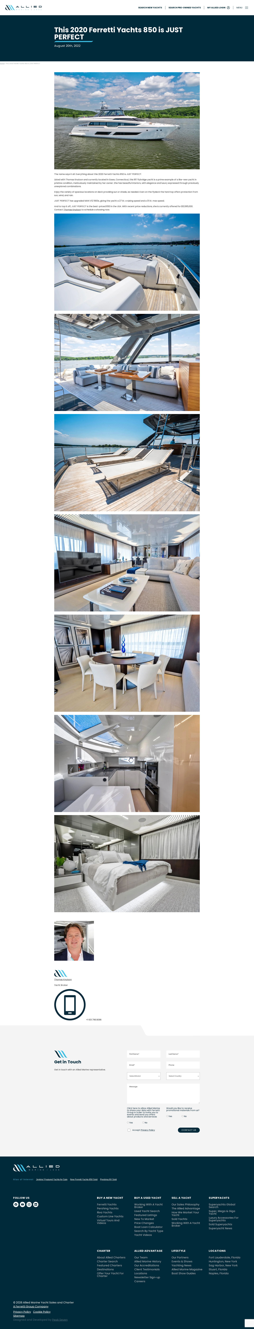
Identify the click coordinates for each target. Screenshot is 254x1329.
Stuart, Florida (218, 1269)
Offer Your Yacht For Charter (110, 1274)
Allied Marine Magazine (187, 1269)
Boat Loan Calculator (148, 1227)
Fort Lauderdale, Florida (224, 1257)
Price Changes (144, 1223)
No (146, 1122)
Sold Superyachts (220, 1224)
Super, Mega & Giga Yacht (222, 1212)
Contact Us (189, 1130)
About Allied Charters (111, 1257)
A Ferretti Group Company (30, 1306)
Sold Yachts (179, 1219)
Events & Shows (182, 1261)
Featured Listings (145, 1215)
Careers (139, 1281)
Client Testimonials (147, 1269)
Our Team (141, 1257)
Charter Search (107, 1261)
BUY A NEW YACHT (110, 1198)
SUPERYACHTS (219, 1198)
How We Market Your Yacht (185, 1214)
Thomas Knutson (72, 209)
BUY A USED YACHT (147, 1198)
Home (2, 63)
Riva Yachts (104, 1212)
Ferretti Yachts (107, 1204)
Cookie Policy (42, 1312)
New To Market (144, 1219)
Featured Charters (109, 1265)
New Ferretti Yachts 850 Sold (83, 1179)
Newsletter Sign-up (147, 1277)
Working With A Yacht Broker (148, 1206)
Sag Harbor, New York (223, 1265)
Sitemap (19, 1316)
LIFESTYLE (178, 1251)
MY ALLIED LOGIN (216, 7)
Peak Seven (60, 1320)
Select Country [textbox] (175, 1076)
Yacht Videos (143, 1235)
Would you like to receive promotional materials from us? (182, 1109)
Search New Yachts (150, 8)
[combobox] (143, 1076)
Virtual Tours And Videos (108, 1222)
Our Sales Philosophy (185, 1204)
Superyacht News (220, 1228)
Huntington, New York (223, 1261)
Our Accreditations (146, 1265)
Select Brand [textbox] (135, 1076)
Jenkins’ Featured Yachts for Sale (51, 1179)
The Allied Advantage (186, 1208)
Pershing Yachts (108, 1208)
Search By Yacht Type (148, 1231)
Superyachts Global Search (222, 1206)
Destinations (105, 1269)
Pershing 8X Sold (108, 1179)
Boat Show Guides (184, 1273)
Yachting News (181, 1265)
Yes (131, 1122)
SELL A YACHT (181, 1198)
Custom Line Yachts (110, 1216)
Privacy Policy (148, 1130)
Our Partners (180, 1257)
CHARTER (103, 1251)
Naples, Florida (219, 1273)
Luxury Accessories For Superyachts (224, 1219)
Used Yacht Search (147, 1211)
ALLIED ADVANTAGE (148, 1251)
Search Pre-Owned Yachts (185, 8)
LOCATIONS (217, 1251)
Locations (140, 1273)
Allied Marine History (147, 1261)
